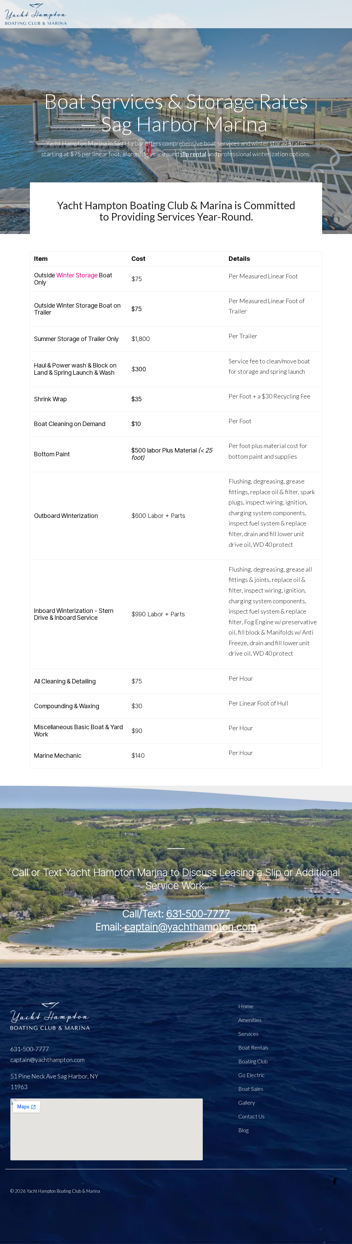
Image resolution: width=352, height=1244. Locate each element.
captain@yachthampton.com (47, 1059)
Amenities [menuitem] (250, 1020)
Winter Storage (77, 275)
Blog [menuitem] (243, 1130)
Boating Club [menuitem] (253, 1061)
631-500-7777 (198, 913)
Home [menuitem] (245, 1006)
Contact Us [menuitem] (251, 1116)
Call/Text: (144, 913)
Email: (176, 927)
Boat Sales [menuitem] (250, 1088)
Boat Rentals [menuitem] (253, 1047)
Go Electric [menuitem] (251, 1075)
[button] (335, 1181)
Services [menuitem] (248, 1033)
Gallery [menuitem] (246, 1102)
